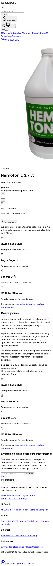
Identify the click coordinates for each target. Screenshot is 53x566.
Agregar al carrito (10, 222)
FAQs (12, 521)
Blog (9, 36)
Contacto (16, 36)
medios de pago (26, 304)
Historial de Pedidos (20, 509)
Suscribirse (29, 474)
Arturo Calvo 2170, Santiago (14, 498)
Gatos (43, 33)
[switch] (2, 219)
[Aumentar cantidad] (3, 199)
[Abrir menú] (13, 26)
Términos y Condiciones (26, 521)
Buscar (4, 14)
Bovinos (6, 33)
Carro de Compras (38, 509)
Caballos (16, 33)
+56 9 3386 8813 (8, 495)
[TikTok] (4, 476)
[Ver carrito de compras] (6, 25)
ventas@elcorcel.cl (26, 495)
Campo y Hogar (30, 33)
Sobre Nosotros (8, 535)
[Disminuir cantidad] (3, 193)
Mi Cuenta (6, 509)
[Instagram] (2, 476)
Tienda (19, 535)
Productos (28, 535)
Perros (41, 547)
